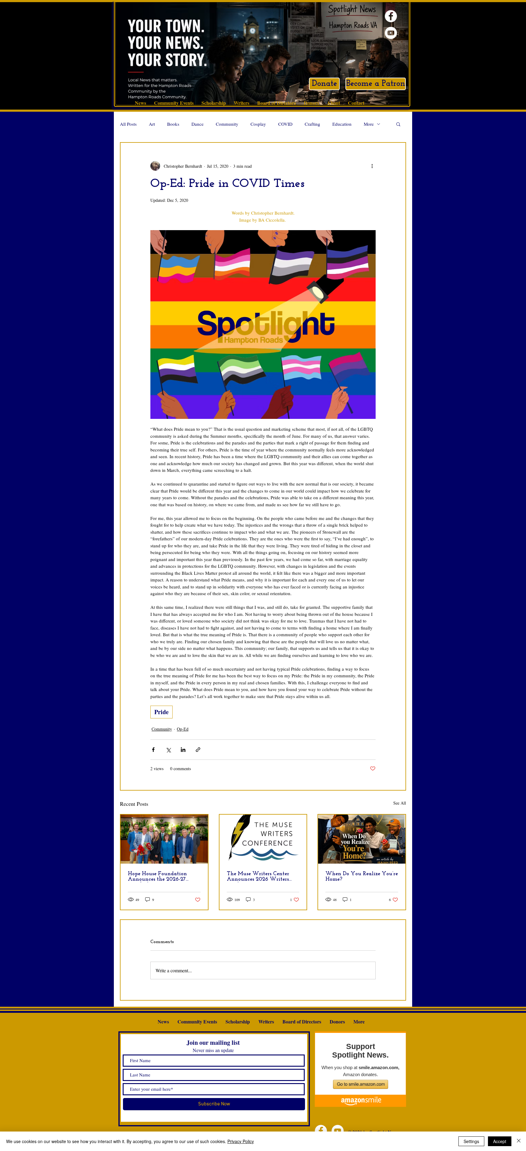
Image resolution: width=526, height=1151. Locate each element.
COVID (285, 124)
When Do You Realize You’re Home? (361, 876)
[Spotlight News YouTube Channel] (391, 33)
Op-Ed (182, 729)
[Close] (518, 1141)
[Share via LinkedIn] (183, 750)
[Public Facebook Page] (391, 16)
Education (342, 124)
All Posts (128, 124)
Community (227, 124)
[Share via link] (198, 750)
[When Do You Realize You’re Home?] (361, 839)
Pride (161, 711)
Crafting (312, 124)
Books (173, 124)
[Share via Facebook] (153, 750)
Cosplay (258, 124)
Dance (197, 124)
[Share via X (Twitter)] (168, 750)
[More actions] (372, 166)
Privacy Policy (240, 1141)
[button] (398, 123)
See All (399, 803)
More (369, 124)
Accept (499, 1141)
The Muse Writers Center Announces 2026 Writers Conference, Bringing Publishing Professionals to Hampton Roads (259, 876)
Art (152, 124)
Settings (471, 1141)
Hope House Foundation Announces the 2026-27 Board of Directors (157, 876)
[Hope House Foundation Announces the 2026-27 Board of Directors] (164, 839)
